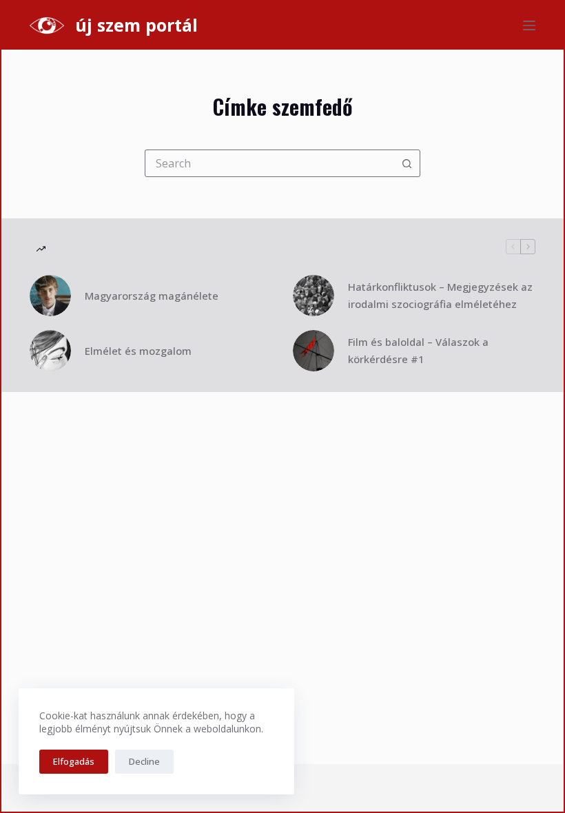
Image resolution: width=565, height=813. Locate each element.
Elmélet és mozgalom (138, 351)
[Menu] (529, 25)
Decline (144, 761)
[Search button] (406, 163)
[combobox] (269, 163)
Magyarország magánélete (151, 295)
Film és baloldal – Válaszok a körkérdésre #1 (418, 350)
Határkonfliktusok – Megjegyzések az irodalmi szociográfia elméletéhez (440, 295)
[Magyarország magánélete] (50, 295)
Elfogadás (73, 761)
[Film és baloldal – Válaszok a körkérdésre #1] (313, 350)
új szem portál (136, 25)
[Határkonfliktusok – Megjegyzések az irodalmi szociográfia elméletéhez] (313, 295)
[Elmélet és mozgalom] (50, 350)
